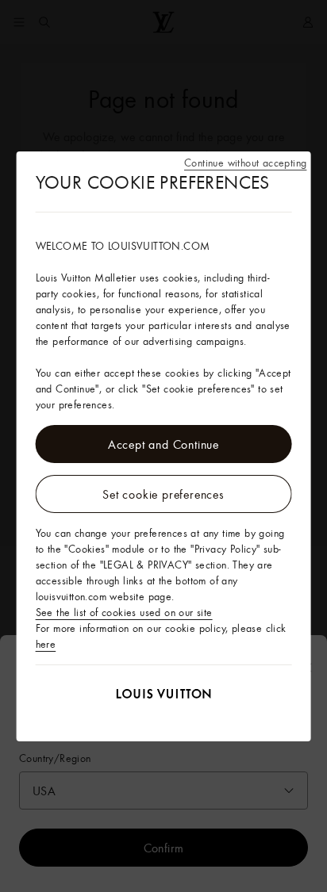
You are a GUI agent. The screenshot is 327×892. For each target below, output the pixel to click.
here (46, 644)
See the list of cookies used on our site (124, 612)
